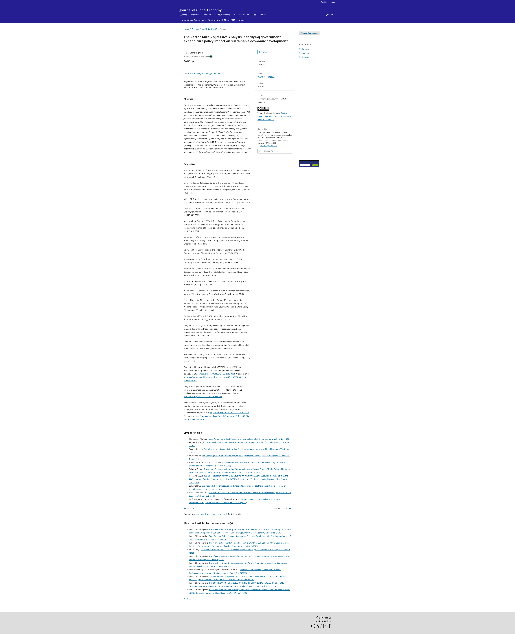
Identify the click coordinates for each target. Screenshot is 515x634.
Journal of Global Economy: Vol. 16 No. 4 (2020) (270, 439)
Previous (190, 508)
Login (333, 2)
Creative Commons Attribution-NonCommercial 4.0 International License (274, 116)
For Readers (304, 49)
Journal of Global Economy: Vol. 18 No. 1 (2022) (211, 539)
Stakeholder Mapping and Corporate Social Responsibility (227, 549)
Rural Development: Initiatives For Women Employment (230, 442)
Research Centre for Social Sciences (250, 14)
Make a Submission (309, 33)
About (242, 20)
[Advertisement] (307, 109)
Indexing (207, 14)
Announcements (222, 14)
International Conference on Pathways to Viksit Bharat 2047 (208, 20)
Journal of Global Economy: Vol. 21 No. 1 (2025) (226, 593)
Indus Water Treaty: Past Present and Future (228, 439)
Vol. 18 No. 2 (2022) (209, 29)
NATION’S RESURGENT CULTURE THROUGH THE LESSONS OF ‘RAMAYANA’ (242, 492)
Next (286, 508)
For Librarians (304, 57)
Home (186, 29)
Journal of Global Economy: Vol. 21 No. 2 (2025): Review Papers (226, 579)
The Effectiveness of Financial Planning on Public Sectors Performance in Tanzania (246, 556)
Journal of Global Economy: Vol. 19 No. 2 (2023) (237, 546)
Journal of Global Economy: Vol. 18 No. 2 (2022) (226, 502)
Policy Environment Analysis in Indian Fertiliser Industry (229, 449)
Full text (264, 52)
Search (330, 14)
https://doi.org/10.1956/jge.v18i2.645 (204, 73)
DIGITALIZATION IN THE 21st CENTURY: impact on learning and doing (253, 462)
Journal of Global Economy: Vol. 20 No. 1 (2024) (240, 472)
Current (183, 14)
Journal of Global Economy (201, 10)
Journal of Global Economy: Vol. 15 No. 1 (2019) (210, 465)
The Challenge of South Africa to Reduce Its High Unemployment (231, 455)
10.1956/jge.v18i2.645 (268, 145)
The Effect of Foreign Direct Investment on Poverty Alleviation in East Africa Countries (247, 563)
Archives (195, 14)
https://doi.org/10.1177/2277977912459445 (203, 396)
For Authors (304, 53)
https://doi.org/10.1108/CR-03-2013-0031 (216, 373)
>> (190, 598)
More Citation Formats (268, 151)
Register (324, 2)
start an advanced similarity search (212, 514)
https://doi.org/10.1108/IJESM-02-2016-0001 (229, 412)
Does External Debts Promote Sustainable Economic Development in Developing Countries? (250, 536)
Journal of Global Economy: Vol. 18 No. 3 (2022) (262, 532)
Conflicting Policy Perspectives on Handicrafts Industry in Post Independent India (239, 486)
